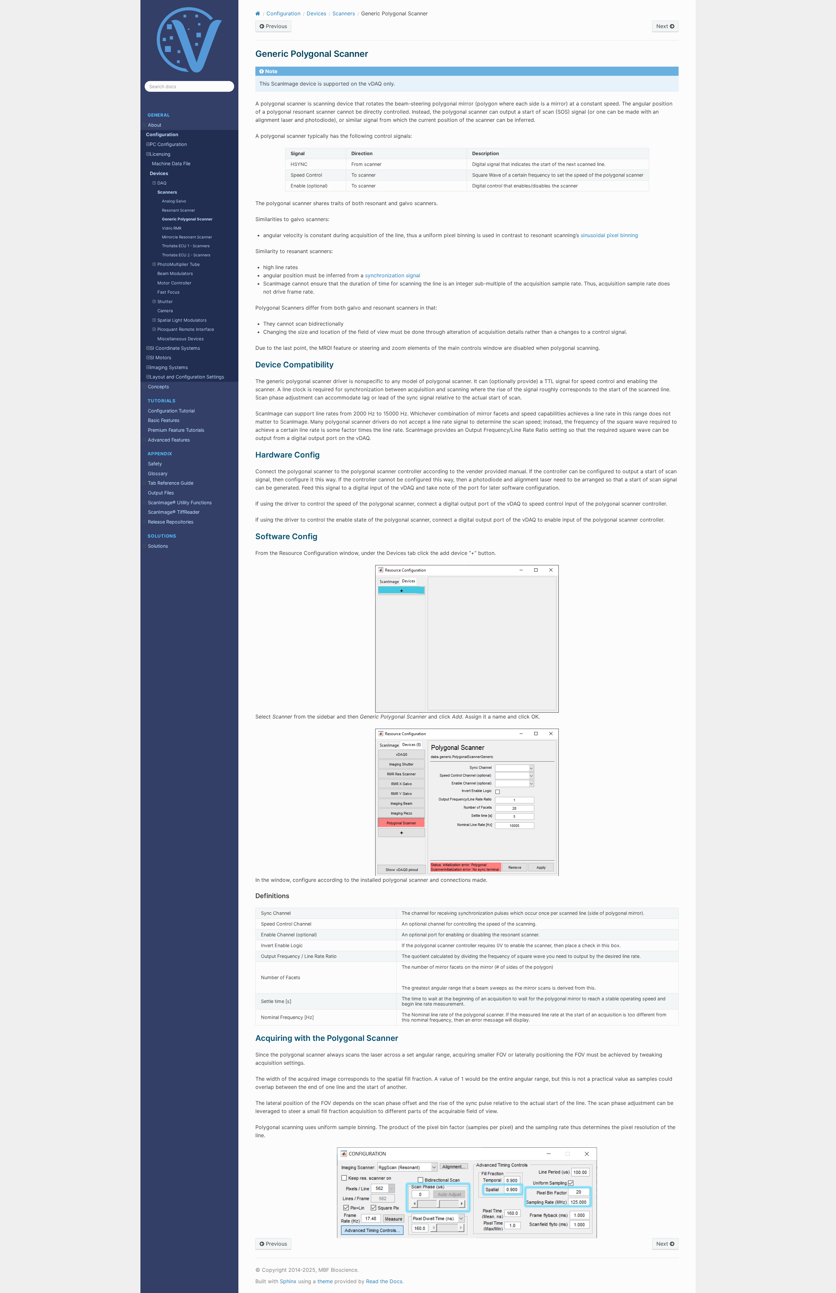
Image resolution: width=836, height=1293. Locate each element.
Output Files (161, 492)
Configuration (162, 134)
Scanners (167, 192)
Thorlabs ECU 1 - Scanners (186, 246)
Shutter (165, 301)
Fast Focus (168, 292)
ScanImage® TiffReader (174, 512)
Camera (165, 310)
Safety (155, 463)
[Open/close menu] (144, 125)
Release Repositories (171, 522)
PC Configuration (168, 144)
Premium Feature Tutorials (176, 430)
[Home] (257, 13)
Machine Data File (171, 163)
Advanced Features (169, 440)
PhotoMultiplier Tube (178, 264)
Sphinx (288, 1281)
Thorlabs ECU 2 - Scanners (186, 255)
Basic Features (164, 420)
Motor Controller (174, 282)
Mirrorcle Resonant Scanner (187, 237)
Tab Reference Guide (170, 483)
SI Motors (160, 357)
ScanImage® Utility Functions (180, 502)
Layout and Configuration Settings (187, 377)
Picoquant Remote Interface (185, 329)
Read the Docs (384, 1281)
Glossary (158, 473)
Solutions (158, 546)
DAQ (162, 183)
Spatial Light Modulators (182, 320)
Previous (275, 26)
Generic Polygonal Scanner (187, 219)
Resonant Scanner (178, 210)
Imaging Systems (169, 367)
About (154, 125)
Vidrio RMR (171, 228)
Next (663, 26)
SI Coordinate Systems (175, 348)
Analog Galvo (174, 201)
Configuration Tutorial (171, 410)
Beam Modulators (175, 273)
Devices (159, 173)
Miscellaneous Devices (180, 338)
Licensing (160, 154)
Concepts (158, 386)
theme (325, 1281)
